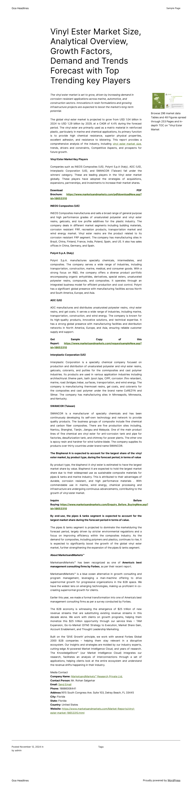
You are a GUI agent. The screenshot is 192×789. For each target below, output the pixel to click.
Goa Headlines (20, 8)
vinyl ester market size (127, 143)
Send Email (64, 684)
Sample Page (173, 8)
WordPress (174, 780)
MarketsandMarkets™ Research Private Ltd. (97, 676)
